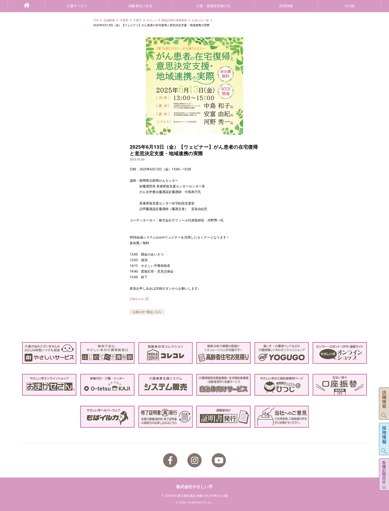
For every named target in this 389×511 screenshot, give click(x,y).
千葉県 (124, 20)
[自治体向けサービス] (223, 385)
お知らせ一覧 (200, 20)
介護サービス (77, 6)
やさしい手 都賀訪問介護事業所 (166, 20)
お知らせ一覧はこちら (147, 312)
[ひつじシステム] (281, 385)
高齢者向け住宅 (140, 6)
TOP (96, 20)
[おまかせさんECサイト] (49, 385)
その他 (349, 6)
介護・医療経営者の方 (213, 6)
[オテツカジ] (107, 385)
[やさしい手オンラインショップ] (340, 353)
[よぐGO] (281, 353)
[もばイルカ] (107, 416)
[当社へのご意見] (281, 416)
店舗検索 (109, 20)
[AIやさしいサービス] (49, 353)
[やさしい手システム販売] (165, 385)
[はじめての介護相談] (107, 353)
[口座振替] (340, 385)
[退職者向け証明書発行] (223, 416)
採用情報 (286, 6)
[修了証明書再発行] (165, 416)
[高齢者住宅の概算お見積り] (223, 353)
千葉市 (137, 20)
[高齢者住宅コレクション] (165, 353)
